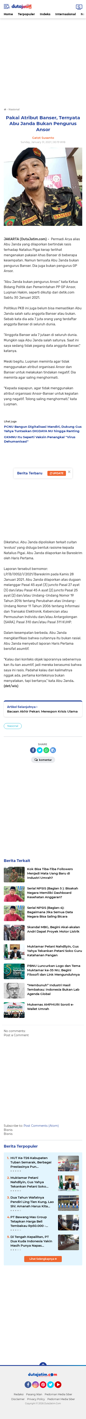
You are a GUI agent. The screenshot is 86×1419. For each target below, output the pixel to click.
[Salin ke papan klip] (53, 750)
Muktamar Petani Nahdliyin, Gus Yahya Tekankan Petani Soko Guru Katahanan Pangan (30, 1182)
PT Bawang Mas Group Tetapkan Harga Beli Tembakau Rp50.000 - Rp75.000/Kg (28, 1221)
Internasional (65, 14)
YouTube (61, 1390)
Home (8, 14)
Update (57, 473)
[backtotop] (43, 1366)
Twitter (52, 1390)
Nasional (12, 726)
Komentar (45, 759)
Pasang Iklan (34, 1394)
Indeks (45, 14)
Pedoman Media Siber (58, 1394)
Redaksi (19, 1394)
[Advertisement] (43, 61)
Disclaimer (18, 1399)
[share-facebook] (33, 750)
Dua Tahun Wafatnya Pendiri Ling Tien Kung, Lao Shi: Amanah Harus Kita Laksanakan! (32, 1201)
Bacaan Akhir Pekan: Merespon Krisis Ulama (42, 711)
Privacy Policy (36, 1399)
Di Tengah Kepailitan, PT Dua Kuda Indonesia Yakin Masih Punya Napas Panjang (31, 1241)
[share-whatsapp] (46, 750)
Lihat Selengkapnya (42, 1258)
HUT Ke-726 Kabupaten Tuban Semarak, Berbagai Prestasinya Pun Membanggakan (30, 1162)
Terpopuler (26, 14)
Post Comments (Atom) (41, 1126)
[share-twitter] (40, 750)
